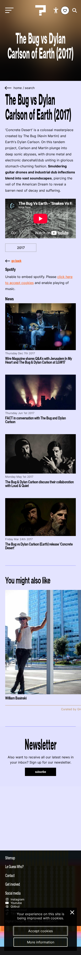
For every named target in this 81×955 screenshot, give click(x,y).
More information (40, 942)
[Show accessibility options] (56, 10)
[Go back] (8, 88)
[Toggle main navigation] (8, 10)
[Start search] (73, 10)
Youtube (16, 903)
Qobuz (15, 906)
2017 (21, 248)
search (30, 88)
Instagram (17, 899)
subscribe (40, 772)
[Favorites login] (65, 10)
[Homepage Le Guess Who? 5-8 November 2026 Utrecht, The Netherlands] (40, 10)
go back (16, 261)
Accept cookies (40, 931)
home (18, 88)
